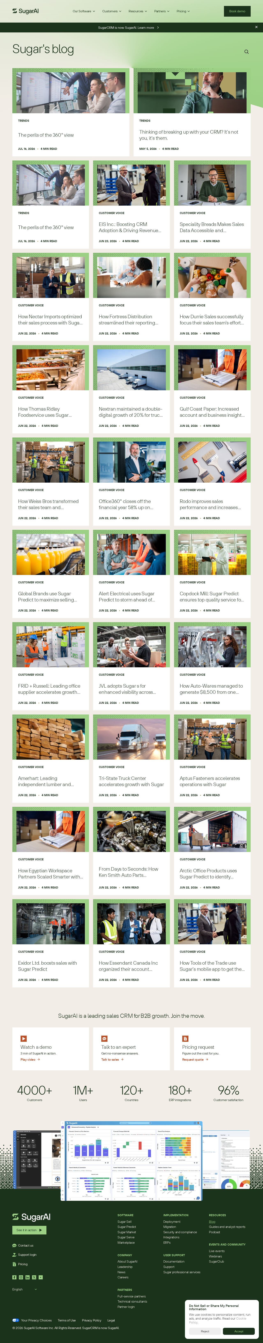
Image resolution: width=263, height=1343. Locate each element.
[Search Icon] (246, 52)
